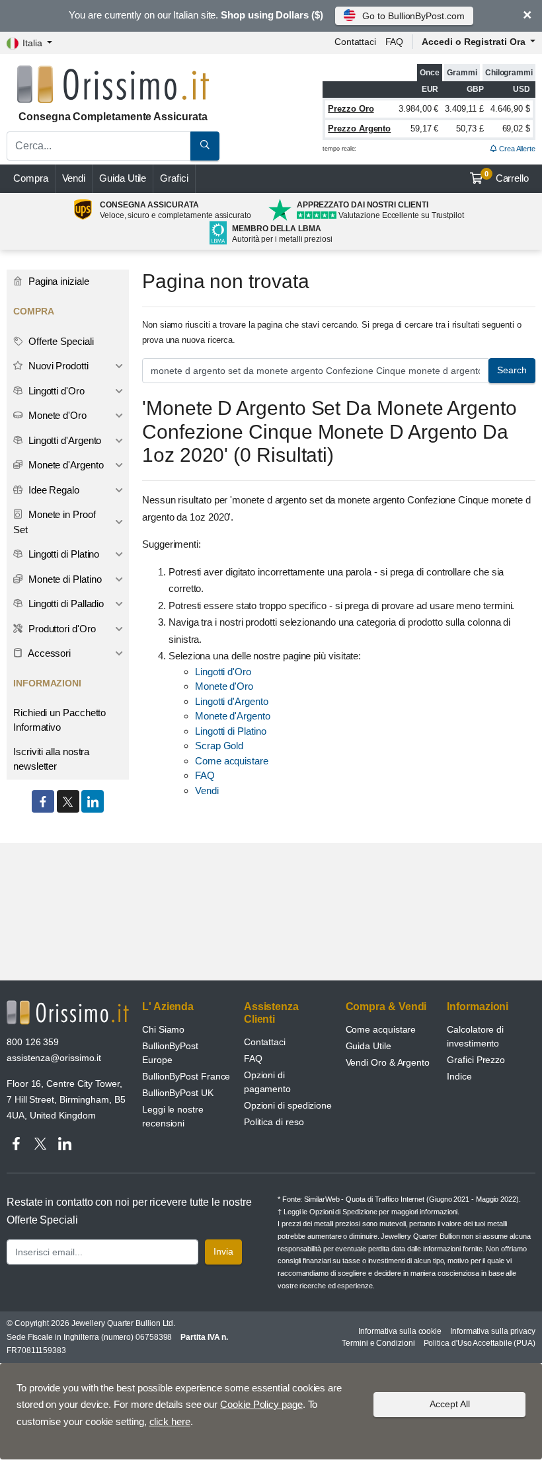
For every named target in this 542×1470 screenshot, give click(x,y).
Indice (459, 1076)
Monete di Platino (64, 579)
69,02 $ (516, 128)
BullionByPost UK (177, 1092)
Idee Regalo (52, 490)
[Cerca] (204, 146)
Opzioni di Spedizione (343, 1212)
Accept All (450, 1404)
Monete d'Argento (232, 715)
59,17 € (424, 128)
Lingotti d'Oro (223, 671)
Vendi (74, 178)
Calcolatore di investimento (475, 1036)
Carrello (506, 177)
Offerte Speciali (60, 341)
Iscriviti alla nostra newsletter (51, 759)
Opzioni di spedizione (288, 1105)
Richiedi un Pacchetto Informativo (59, 720)
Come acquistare (231, 760)
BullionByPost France (186, 1076)
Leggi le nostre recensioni (173, 1116)
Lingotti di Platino (230, 731)
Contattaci (355, 41)
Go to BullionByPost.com (413, 16)
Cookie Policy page (261, 1404)
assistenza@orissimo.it (54, 1057)
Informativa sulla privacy (492, 1331)
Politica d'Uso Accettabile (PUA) (479, 1343)
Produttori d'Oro (61, 628)
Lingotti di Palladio (65, 603)
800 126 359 (33, 1042)
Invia (223, 1251)
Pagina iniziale (57, 281)
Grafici (174, 178)
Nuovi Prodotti (57, 365)
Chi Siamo (163, 1029)
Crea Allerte (516, 149)
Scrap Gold (219, 745)
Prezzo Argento (359, 128)
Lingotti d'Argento (231, 701)
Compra (30, 178)
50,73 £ (470, 128)
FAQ (394, 41)
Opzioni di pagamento (267, 1082)
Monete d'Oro (224, 686)
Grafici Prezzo (476, 1059)
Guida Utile (122, 178)
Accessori (48, 653)
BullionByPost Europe (170, 1053)
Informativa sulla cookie (400, 1331)
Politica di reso (274, 1122)
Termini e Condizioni (378, 1343)
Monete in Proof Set (54, 522)
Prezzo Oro (350, 109)
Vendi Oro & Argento (388, 1062)
